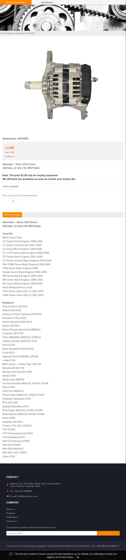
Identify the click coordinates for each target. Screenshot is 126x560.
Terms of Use (13, 546)
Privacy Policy (28, 546)
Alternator (10, 33)
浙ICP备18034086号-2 (108, 546)
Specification (47, 2)
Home (2, 33)
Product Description (15, 2)
